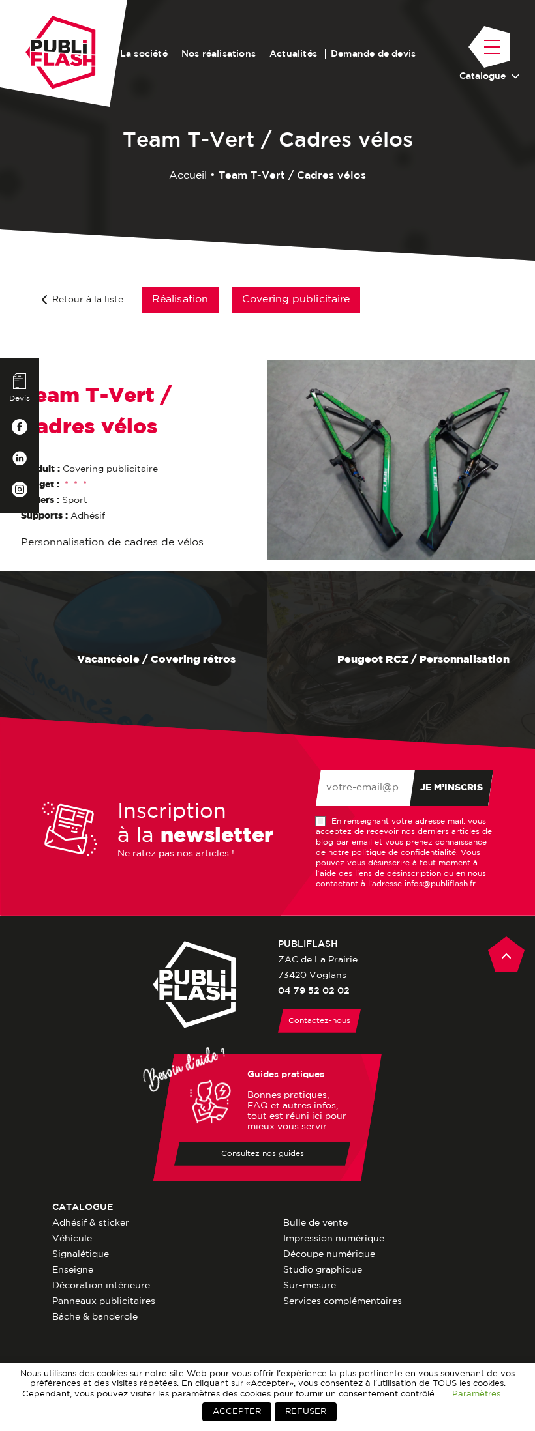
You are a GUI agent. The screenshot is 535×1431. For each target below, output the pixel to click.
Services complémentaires (342, 1301)
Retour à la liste (87, 300)
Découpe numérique (329, 1254)
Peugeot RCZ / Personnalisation (422, 660)
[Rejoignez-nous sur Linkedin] (19, 458)
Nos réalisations (218, 54)
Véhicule (72, 1239)
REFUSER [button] (305, 1411)
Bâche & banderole (95, 1317)
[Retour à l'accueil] (60, 52)
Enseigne (72, 1270)
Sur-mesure (309, 1286)
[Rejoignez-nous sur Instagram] (19, 489)
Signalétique (80, 1254)
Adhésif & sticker (90, 1223)
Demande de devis (373, 54)
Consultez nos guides (262, 1153)
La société (144, 54)
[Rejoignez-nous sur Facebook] (19, 427)
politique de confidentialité (404, 852)
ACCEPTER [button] (237, 1411)
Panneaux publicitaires (103, 1301)
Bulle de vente (315, 1223)
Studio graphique (322, 1270)
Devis (19, 398)
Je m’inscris (451, 788)
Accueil (188, 176)
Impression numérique (333, 1239)
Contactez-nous (319, 1020)
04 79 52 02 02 (314, 991)
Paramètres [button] (476, 1394)
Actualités (293, 54)
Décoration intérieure (101, 1286)
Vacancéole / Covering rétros (155, 660)
